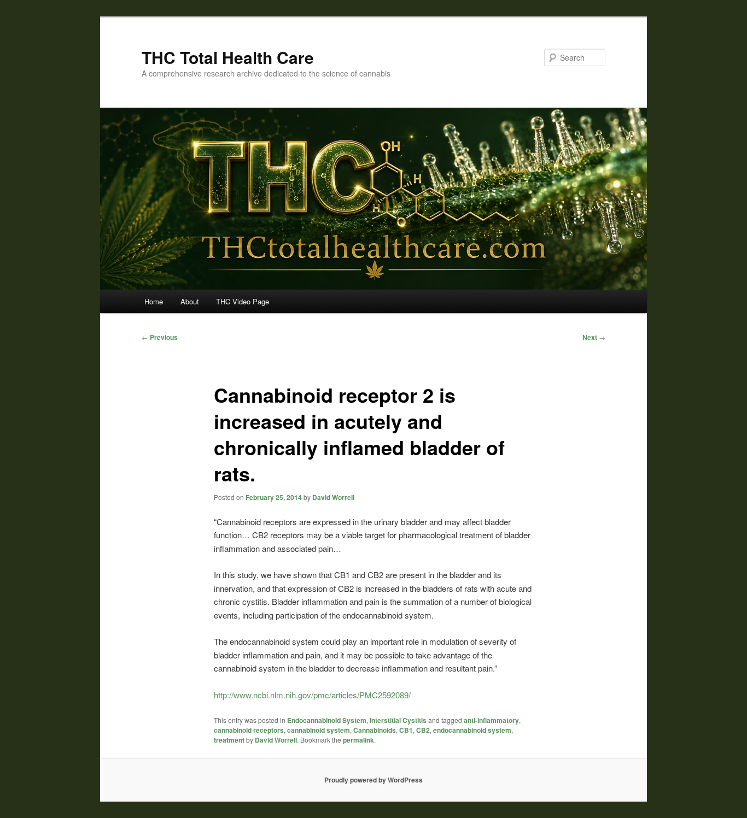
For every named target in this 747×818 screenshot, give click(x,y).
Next (593, 337)
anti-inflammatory (491, 720)
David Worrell (333, 497)
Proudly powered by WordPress (373, 780)
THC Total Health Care (228, 57)
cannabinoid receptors (249, 730)
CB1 (406, 730)
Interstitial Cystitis (398, 720)
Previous (160, 337)
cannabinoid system (318, 730)
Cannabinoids (374, 730)
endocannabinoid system (472, 730)
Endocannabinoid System (326, 720)
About (189, 301)
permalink (358, 740)
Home (153, 301)
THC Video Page (242, 301)
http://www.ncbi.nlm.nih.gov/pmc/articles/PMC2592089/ (312, 695)
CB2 (423, 730)
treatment (229, 740)
